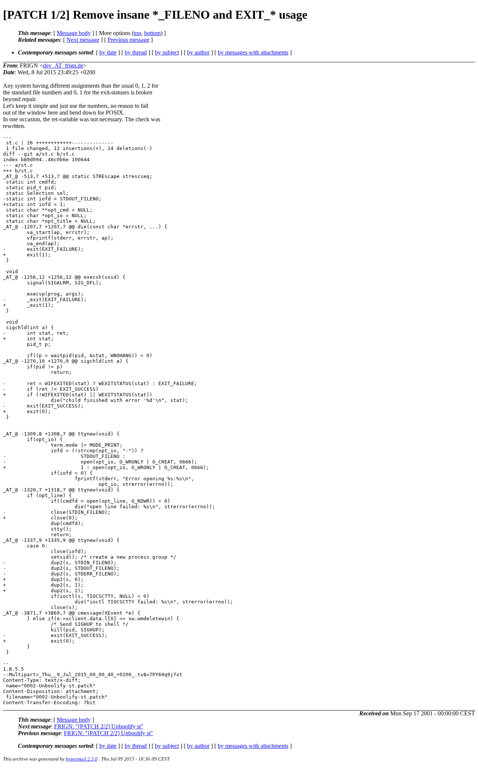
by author (198, 52)
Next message (82, 40)
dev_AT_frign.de (63, 65)
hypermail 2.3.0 (81, 759)
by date (108, 52)
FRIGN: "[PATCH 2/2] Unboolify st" (98, 726)
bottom (152, 33)
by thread (136, 52)
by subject (167, 52)
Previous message (128, 40)
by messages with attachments (253, 52)
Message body (74, 33)
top (137, 33)
